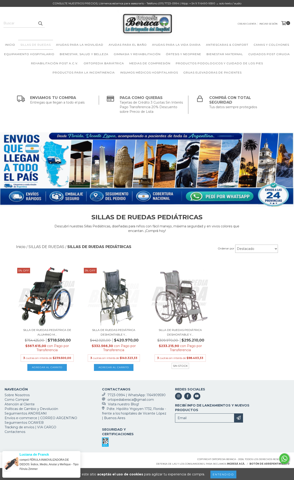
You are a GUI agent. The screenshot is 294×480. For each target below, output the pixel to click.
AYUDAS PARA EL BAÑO (128, 44)
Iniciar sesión (268, 23)
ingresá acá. (236, 463)
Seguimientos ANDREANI (26, 413)
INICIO (10, 44)
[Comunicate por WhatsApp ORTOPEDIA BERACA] (284, 458)
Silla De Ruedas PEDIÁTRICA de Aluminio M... (47, 332)
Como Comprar (17, 400)
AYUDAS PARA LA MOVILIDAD (79, 44)
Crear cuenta (247, 23)
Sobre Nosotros (17, 395)
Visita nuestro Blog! (123, 404)
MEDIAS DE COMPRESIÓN (149, 63)
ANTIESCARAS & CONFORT (227, 44)
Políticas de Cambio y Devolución (31, 409)
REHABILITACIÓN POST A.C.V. (54, 63)
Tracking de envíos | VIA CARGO (30, 427)
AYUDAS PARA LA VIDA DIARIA (176, 44)
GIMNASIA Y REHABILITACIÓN (137, 54)
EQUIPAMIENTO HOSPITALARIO (29, 54)
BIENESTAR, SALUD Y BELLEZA (84, 54)
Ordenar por (226, 248)
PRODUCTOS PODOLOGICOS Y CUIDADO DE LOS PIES (219, 63)
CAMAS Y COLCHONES (271, 44)
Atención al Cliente (20, 404)
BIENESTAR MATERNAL (224, 54)
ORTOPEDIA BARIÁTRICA (104, 63)
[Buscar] (40, 23)
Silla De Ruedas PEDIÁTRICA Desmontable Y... (113, 332)
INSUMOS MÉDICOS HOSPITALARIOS (149, 72)
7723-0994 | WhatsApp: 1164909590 (136, 395)
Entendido (223, 474)
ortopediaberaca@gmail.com (130, 400)
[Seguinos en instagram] (178, 396)
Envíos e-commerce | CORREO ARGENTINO (41, 418)
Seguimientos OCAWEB (24, 423)
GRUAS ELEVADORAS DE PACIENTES (212, 72)
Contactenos (15, 432)
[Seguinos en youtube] (196, 396)
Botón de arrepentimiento (269, 463)
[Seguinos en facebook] (187, 396)
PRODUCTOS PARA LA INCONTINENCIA (84, 72)
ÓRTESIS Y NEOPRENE (183, 54)
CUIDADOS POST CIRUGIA (269, 54)
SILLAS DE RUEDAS (35, 44)
